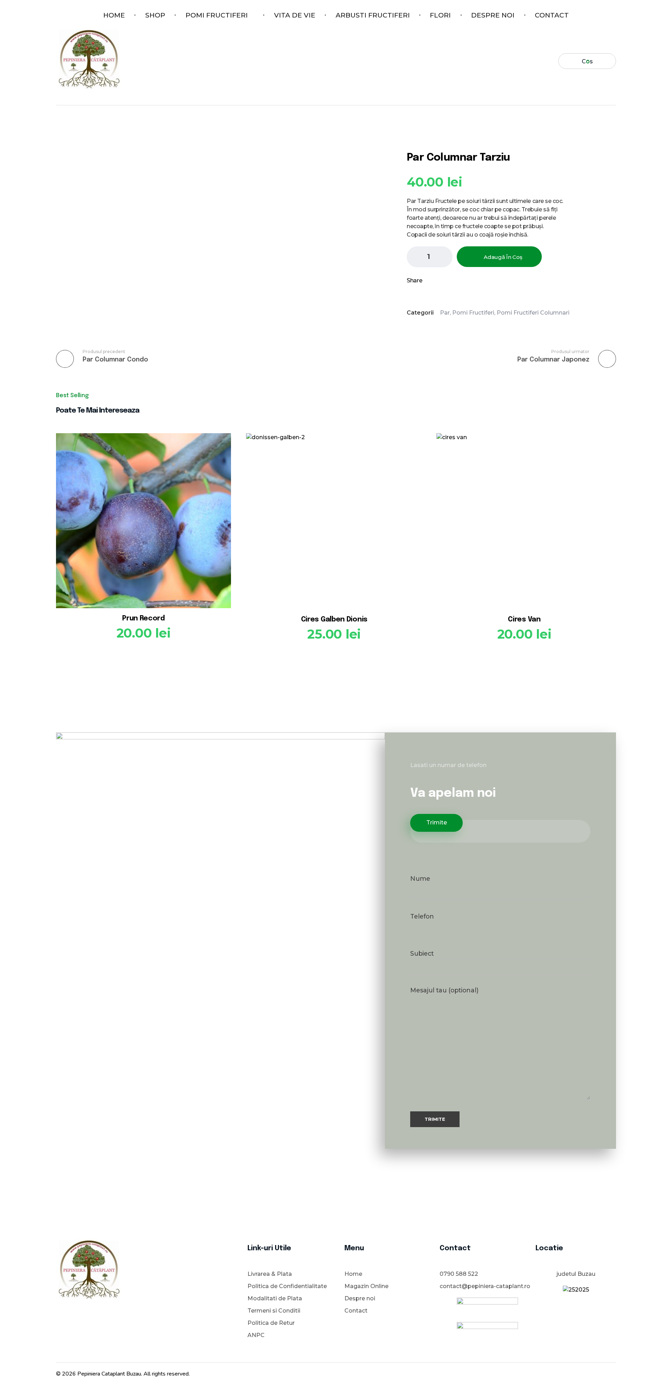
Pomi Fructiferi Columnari (533, 312)
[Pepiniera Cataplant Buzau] (89, 60)
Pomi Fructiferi (473, 312)
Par (445, 312)
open (616, 133)
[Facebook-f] (574, 1372)
